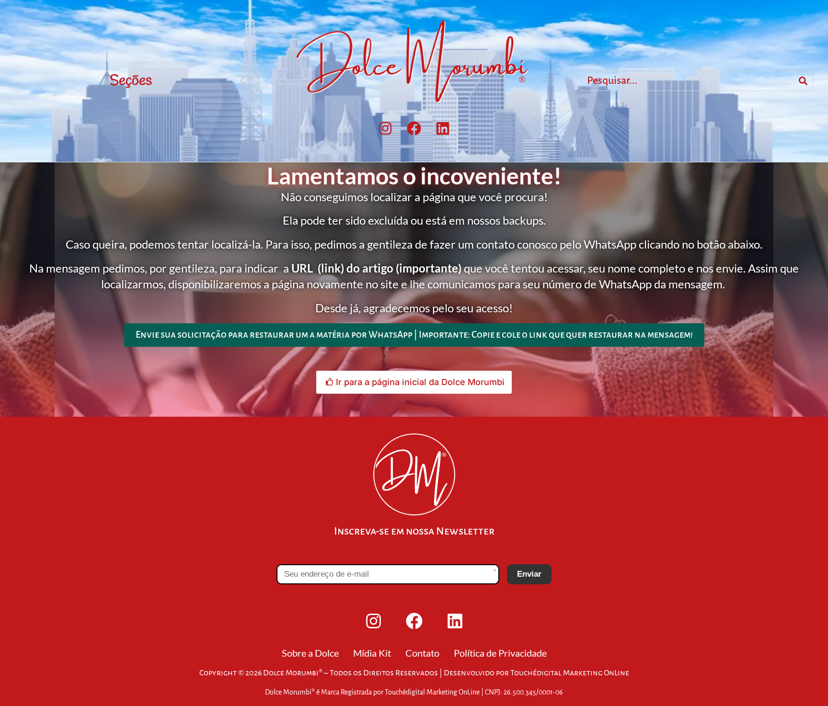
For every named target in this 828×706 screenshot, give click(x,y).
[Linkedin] (442, 128)
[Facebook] (414, 128)
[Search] (803, 81)
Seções (131, 81)
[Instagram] (385, 128)
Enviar (529, 574)
